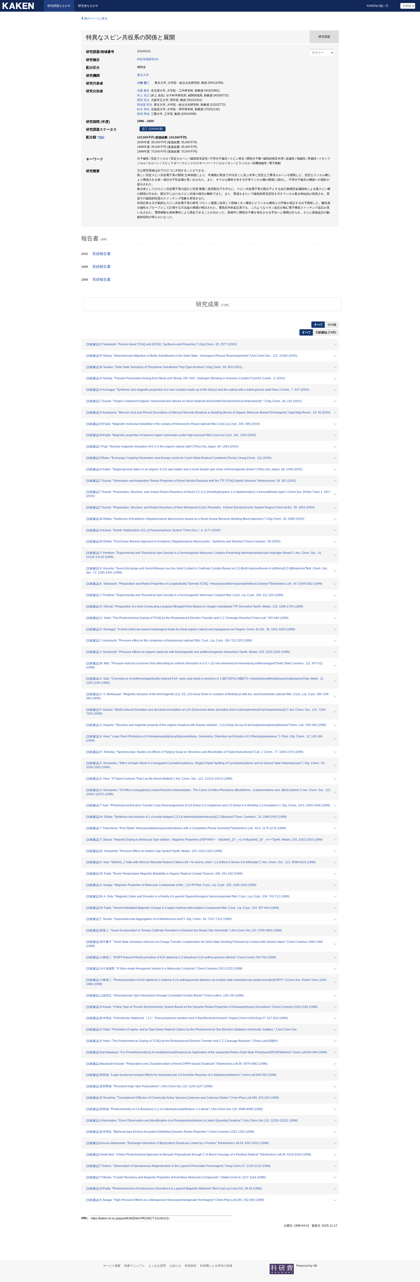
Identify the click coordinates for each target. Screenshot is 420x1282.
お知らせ (175, 1265)
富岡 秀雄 (143, 114)
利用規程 (190, 1265)
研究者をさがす (88, 6)
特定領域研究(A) (147, 59)
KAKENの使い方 (377, 6)
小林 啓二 (143, 82)
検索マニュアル (134, 1265)
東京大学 (143, 75)
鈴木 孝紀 (143, 109)
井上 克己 (143, 95)
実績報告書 (101, 254)
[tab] (212, 304)
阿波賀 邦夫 (144, 104)
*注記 (100, 137)
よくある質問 (157, 1265)
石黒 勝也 (143, 90)
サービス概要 (112, 1265)
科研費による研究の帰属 (216, 1265)
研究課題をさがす (59, 6)
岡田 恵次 (143, 100)
